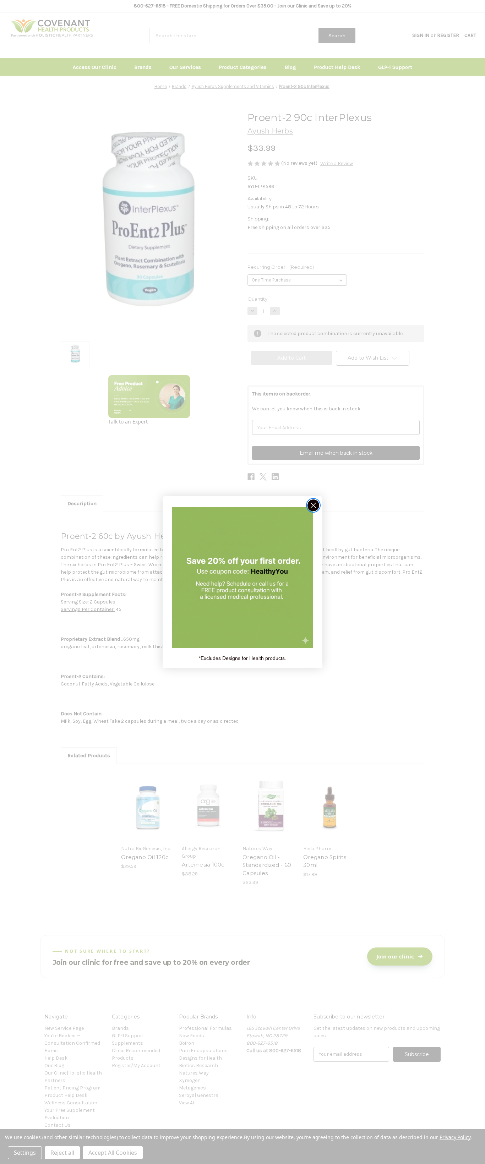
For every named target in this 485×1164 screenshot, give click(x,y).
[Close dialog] (313, 505)
